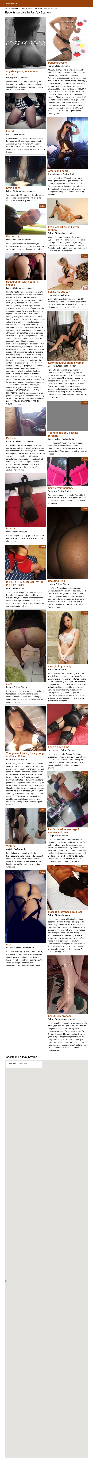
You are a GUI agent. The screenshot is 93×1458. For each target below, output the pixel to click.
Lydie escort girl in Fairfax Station (63, 228)
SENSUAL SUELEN (59, 291)
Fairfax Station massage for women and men (64, 831)
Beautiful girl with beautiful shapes (22, 283)
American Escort (58, 170)
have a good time (58, 746)
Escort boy (12, 236)
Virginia (38, 8)
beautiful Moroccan (60, 1015)
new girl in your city (60, 666)
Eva (8, 944)
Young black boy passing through (63, 434)
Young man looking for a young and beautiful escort (25, 755)
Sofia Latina (13, 187)
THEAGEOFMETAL (13, 3)
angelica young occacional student (22, 73)
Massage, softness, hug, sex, (65, 911)
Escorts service (11, 8)
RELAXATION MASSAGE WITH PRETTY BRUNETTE (24, 584)
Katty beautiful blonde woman (66, 362)
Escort (10, 131)
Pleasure (11, 438)
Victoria (11, 845)
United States (27, 8)
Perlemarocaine (57, 62)
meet (9, 684)
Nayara (10, 528)
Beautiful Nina (56, 580)
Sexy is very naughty (60, 487)
